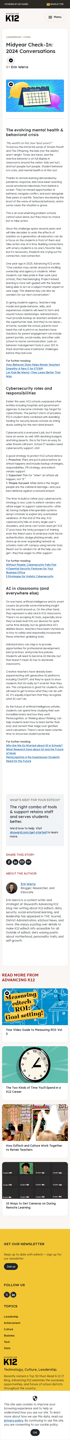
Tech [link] (7, 1341)
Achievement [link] (12, 1323)
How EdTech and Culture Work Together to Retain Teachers (34, 1147)
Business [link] (9, 1335)
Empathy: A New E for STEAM (24, 368)
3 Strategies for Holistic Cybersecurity (29, 576)
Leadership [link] (11, 1316)
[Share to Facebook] (9, 862)
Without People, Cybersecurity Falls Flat (31, 564)
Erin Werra (28, 884)
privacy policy (13, 1420)
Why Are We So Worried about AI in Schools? (34, 745)
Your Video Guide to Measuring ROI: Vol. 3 (34, 1032)
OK (35, 1432)
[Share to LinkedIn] (15, 862)
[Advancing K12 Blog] (12, 17)
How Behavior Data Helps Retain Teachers (33, 364)
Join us (11, 1266)
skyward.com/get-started (28, 832)
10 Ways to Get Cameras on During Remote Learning (31, 1205)
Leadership (13, 37)
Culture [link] (8, 1329)
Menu (54, 17)
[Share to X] (7, 1295)
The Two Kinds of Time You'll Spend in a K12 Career (33, 1089)
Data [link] (7, 1348)
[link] (10, 1360)
